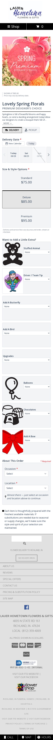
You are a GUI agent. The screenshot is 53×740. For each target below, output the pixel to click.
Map (27, 737)
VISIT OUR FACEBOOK (26, 677)
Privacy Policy (14, 723)
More (6, 123)
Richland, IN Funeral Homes (18, 699)
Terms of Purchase (35, 723)
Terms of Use (26, 728)
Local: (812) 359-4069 (26, 631)
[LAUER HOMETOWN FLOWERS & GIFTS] (26, 19)
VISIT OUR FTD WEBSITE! (25, 673)
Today (31, 143)
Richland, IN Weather (13, 709)
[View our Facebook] (26, 608)
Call (10, 737)
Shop (15, 26)
